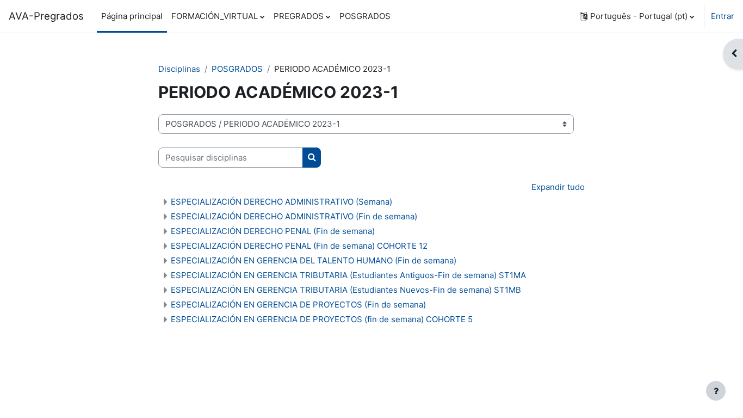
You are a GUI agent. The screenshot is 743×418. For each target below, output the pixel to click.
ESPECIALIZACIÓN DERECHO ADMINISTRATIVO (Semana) (281, 201)
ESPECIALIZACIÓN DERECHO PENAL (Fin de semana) (273, 231)
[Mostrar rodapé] (716, 391)
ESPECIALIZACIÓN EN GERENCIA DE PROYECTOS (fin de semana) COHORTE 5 (322, 319)
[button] (637, 16)
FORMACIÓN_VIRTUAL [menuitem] (214, 16)
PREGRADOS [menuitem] (299, 16)
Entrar (722, 16)
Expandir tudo (558, 187)
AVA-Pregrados (46, 16)
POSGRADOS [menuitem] (365, 16)
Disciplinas (179, 69)
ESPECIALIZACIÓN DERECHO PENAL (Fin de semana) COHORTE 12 (299, 246)
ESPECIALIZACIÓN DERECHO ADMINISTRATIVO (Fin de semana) (294, 216)
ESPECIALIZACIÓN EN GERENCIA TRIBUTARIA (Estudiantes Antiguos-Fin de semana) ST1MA (348, 275)
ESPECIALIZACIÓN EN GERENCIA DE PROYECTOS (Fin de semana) (298, 304)
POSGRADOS (237, 69)
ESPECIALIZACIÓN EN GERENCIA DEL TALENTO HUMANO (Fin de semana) (313, 260)
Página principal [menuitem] (132, 16)
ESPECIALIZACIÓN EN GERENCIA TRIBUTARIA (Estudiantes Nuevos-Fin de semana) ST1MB (346, 290)
